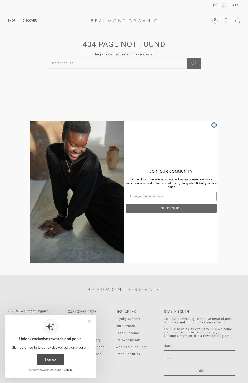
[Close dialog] (214, 125)
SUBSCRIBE (171, 208)
